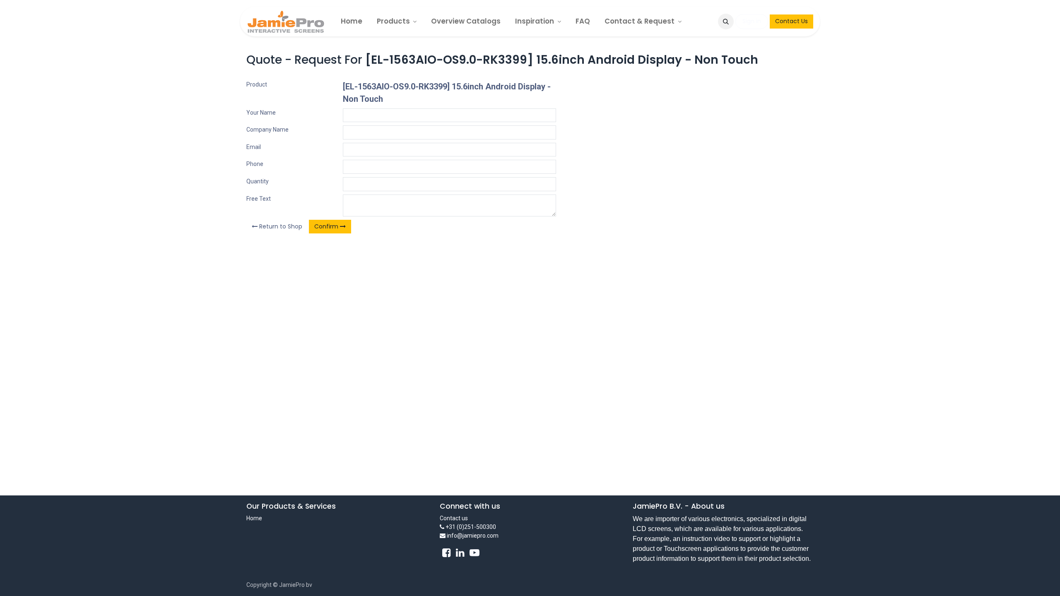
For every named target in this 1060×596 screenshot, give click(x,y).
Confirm (327, 226)
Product (256, 84)
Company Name (267, 129)
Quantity (257, 181)
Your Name (261, 112)
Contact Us (791, 21)
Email (253, 147)
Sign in (751, 21)
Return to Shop (280, 226)
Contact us (454, 518)
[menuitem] (351, 21)
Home (254, 518)
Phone (254, 164)
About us (708, 506)
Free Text (258, 198)
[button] (726, 21)
